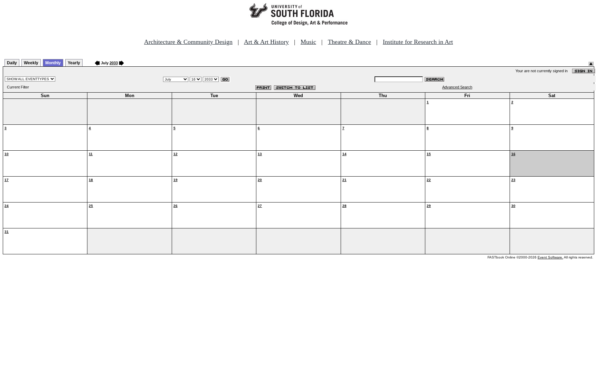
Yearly (74, 62)
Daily (12, 62)
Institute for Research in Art (418, 41)
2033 (114, 63)
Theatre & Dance (349, 41)
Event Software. (550, 257)
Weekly (31, 62)
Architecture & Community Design (188, 41)
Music (308, 41)
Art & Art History (266, 41)
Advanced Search (457, 87)
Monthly (53, 62)
